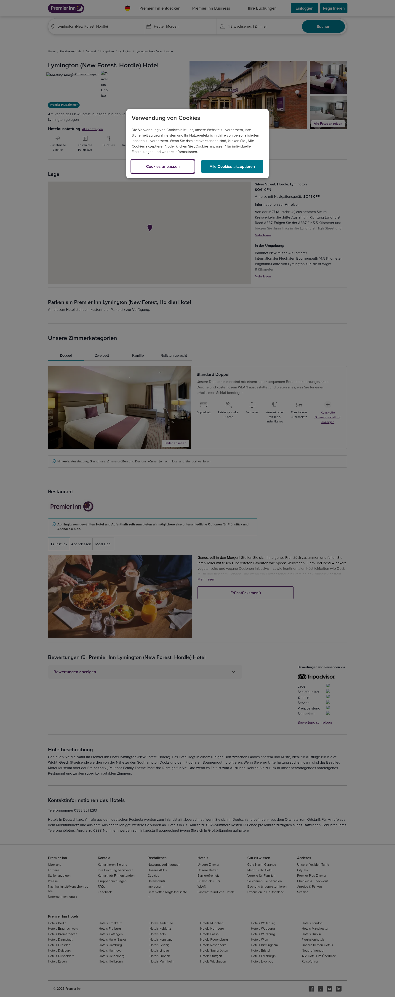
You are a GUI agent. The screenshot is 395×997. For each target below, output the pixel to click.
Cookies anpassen (163, 166)
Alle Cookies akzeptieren (232, 166)
